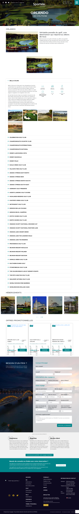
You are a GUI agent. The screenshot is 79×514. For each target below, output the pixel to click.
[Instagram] (3, 2)
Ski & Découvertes (30, 485)
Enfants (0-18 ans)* (40, 380)
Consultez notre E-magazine (17, 2)
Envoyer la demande (64, 425)
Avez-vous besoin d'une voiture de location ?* (52, 407)
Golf (27, 488)
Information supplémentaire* (43, 414)
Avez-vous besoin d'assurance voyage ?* (66, 407)
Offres (45, 490)
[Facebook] (6, 2)
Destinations (29, 482)
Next (41, 316)
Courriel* (38, 372)
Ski (26, 480)
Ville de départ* (58, 389)
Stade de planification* (41, 389)
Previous (37, 316)
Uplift (45, 487)
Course (45, 485)
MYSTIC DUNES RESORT (70, 306)
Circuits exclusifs (47, 483)
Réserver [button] (22, 350)
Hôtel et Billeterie (47, 479)
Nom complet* (39, 366)
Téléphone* (57, 372)
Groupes (28, 477)
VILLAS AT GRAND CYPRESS (7, 306)
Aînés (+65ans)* (65, 380)
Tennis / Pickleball (31, 504)
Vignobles (29, 499)
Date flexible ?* (64, 394)
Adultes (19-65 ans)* (53, 380)
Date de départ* (40, 394)
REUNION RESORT (21, 306)
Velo (27, 494)
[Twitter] (8, 2)
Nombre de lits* (65, 400)
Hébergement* (52, 400)
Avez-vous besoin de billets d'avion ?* (41, 406)
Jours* (37, 400)
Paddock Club (46, 481)
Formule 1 (46, 477)
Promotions (28, 483)
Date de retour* (52, 394)
